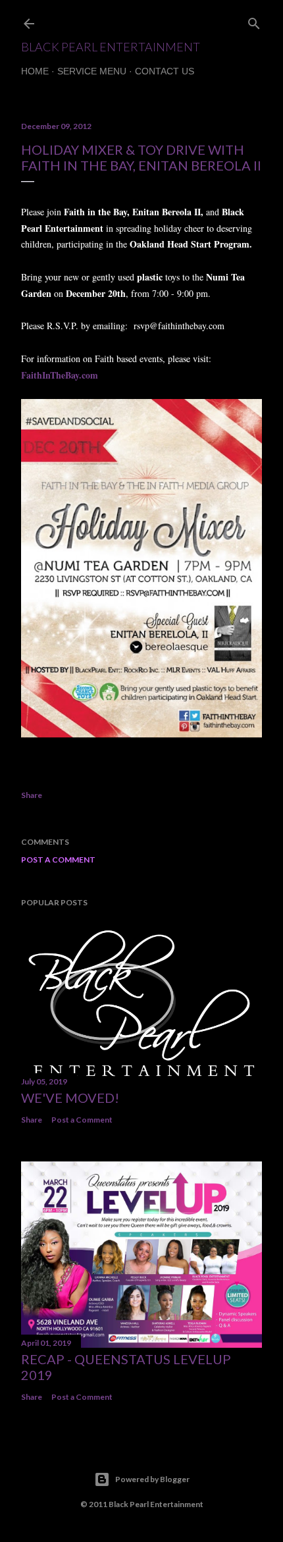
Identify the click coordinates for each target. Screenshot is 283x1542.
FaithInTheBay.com (59, 375)
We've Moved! (70, 1097)
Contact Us (164, 71)
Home (35, 71)
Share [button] (31, 795)
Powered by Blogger (152, 1479)
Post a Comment (58, 859)
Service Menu (91, 71)
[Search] (254, 21)
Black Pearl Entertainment (110, 47)
